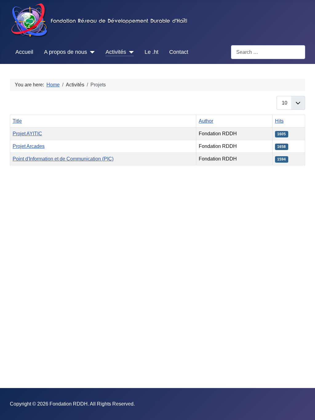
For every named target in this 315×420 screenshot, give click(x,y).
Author (206, 121)
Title (17, 121)
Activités (116, 52)
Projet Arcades (29, 146)
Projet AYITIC (27, 133)
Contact (178, 52)
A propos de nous (65, 52)
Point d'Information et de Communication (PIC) (63, 158)
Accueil (24, 52)
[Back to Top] (304, 408)
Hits (279, 121)
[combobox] (268, 52)
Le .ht (151, 52)
